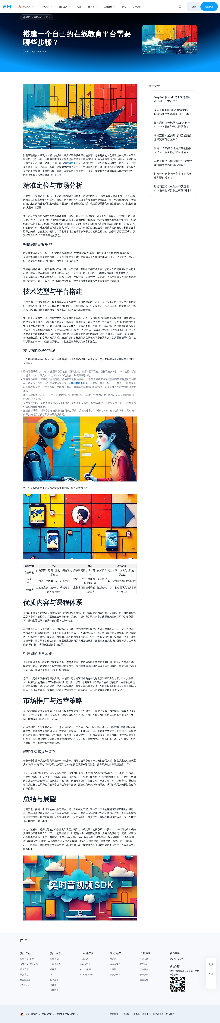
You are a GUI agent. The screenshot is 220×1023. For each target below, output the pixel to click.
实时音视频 (77, 383)
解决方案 (63, 6)
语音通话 (24, 969)
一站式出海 (55, 964)
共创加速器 (115, 964)
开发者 (91, 6)
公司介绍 (144, 959)
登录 (194, 6)
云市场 (113, 959)
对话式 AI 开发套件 (29, 964)
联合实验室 (115, 974)
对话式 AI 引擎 (27, 959)
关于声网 (137, 6)
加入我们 (170, 1014)
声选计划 (114, 969)
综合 (27, 51)
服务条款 (136, 1014)
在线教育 (54, 990)
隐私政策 (114, 1014)
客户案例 (144, 969)
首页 (28, 17)
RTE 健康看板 (86, 974)
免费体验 (209, 6)
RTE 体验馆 (85, 969)
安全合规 (144, 974)
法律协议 (125, 1014)
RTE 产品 (45, 6)
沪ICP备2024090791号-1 (69, 1014)
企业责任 (144, 979)
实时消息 (24, 985)
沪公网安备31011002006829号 (40, 1014)
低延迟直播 (25, 979)
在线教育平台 (73, 163)
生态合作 (108, 6)
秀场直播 (54, 979)
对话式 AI (26, 6)
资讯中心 (38, 17)
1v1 (52, 974)
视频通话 (24, 974)
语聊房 (53, 969)
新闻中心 (144, 964)
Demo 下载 (85, 964)
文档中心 (84, 959)
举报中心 (146, 1014)
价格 (124, 6)
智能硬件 (54, 985)
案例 (79, 6)
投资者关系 (158, 1014)
